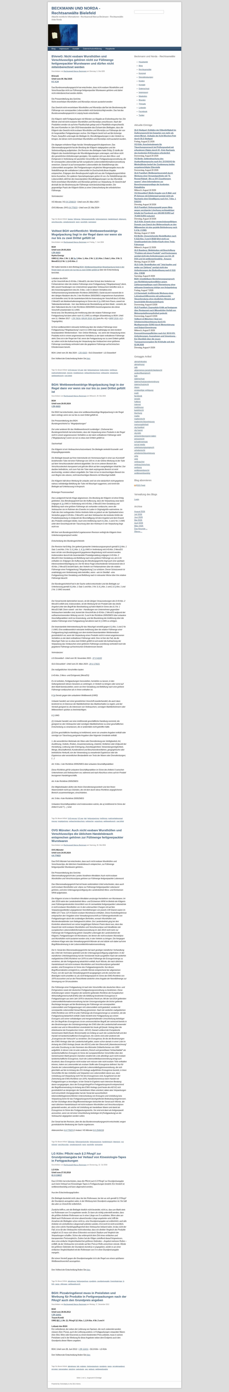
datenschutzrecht (141, 384)
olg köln (137, 433)
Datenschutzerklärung (92, 49)
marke (137, 416)
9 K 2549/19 (71, 202)
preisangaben (63, 1369)
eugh (136, 393)
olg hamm (138, 430)
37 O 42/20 (97, 658)
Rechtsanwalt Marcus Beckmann (75, 71)
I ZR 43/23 (56, 253)
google (137, 399)
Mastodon (143, 96)
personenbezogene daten (145, 436)
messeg (69, 373)
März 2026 (138, 526)
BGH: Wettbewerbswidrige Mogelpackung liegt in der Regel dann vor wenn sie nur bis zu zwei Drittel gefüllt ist (88, 388)
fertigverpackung (101, 219)
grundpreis (92, 1281)
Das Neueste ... (140, 529)
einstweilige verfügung (143, 390)
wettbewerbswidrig (101, 1369)
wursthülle (84, 222)
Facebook (143, 112)
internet (137, 405)
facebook (138, 396)
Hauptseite (110, 49)
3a (74, 258)
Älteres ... (138, 532)
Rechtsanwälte (145, 70)
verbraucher (105, 373)
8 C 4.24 (55, 82)
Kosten (142, 81)
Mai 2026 (138, 520)
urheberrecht (139, 450)
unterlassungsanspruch (144, 447)
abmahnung (72, 1281)
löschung (138, 413)
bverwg (70, 219)
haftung (137, 402)
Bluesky (142, 100)
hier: (88, 359)
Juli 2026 (138, 514)
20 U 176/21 (94, 664)
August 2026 (139, 512)
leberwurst (122, 219)
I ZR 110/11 (56, 1315)
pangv (57, 1284)
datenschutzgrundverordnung (146, 382)
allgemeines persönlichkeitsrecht (148, 370)
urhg (136, 456)
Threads (142, 104)
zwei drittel (68, 376)
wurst (78, 222)
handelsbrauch (113, 219)
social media (139, 445)
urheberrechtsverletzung (144, 453)
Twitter (141, 115)
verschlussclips (57, 222)
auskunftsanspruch (142, 373)
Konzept (142, 73)
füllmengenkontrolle (88, 219)
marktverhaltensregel (59, 373)
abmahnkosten (140, 362)
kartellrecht (139, 410)
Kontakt (76, 49)
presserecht (139, 439)
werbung (91, 1369)
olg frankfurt (139, 427)
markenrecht (139, 419)
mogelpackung (78, 373)
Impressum (64, 49)
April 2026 (138, 523)
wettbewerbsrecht (58, 376)
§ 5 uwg (80, 370)
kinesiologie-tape (116, 1281)
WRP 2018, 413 (116, 318)
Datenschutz (144, 89)
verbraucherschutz (142, 465)
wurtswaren (92, 222)
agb (136, 367)
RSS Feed (140, 485)
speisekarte (80, 1369)
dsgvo (136, 387)
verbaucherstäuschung (92, 373)
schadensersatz (141, 442)
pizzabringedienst (119, 1366)
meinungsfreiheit (141, 425)
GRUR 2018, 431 (88, 318)
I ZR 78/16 (76, 318)
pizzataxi (55, 1369)
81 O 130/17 (57, 1175)
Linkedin (142, 108)
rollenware (63, 1284)
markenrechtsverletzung (144, 422)
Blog (53, 49)
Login (136, 499)
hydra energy (104, 370)
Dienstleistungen (146, 77)
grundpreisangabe (103, 1281)
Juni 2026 (138, 517)
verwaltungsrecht (69, 222)
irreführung (113, 370)
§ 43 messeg (72, 370)
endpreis (83, 1366)
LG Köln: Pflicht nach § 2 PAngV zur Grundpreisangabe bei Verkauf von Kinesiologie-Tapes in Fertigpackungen (89, 1157)
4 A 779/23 (72, 208)
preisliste (72, 1369)
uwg (86, 1369)
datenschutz (139, 379)
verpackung (114, 373)
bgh (85, 370)
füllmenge (77, 219)
